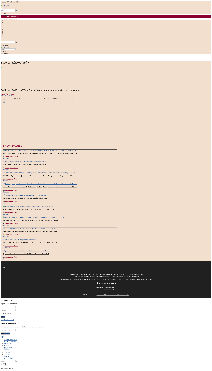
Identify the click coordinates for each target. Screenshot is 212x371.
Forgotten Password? (7, 320)
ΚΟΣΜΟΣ (7, 30)
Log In (2, 337)
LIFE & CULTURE (9, 39)
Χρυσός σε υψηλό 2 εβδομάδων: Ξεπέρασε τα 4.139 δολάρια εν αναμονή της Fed (28, 209)
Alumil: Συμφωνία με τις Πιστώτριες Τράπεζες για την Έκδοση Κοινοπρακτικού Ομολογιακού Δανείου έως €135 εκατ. (40, 187)
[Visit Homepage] (21, 5)
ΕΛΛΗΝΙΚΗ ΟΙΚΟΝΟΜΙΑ (11, 17)
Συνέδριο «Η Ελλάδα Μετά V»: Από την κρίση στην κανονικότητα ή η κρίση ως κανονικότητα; (40, 90)
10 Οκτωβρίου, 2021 (6, 96)
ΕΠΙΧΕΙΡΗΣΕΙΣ (8, 24)
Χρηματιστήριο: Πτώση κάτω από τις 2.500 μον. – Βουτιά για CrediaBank (26, 254)
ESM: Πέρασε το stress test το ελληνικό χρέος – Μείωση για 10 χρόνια (25, 164)
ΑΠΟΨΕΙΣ (7, 37)
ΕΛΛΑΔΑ (6, 35)
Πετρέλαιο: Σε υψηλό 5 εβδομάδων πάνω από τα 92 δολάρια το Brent (25, 198)
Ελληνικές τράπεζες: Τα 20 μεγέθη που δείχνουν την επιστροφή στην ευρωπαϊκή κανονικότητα (33, 220)
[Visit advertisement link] (24, 142)
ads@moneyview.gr (109, 289)
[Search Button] (16, 10)
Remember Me (7, 313)
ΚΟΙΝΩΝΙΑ (132, 279)
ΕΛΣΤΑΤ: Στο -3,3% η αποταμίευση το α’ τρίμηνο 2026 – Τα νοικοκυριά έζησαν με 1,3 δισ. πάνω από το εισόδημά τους (40, 153)
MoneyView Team (7, 94)
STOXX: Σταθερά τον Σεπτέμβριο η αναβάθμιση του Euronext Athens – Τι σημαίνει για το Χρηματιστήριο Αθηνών (39, 176)
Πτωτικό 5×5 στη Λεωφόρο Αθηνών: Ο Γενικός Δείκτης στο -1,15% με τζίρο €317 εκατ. (30, 231)
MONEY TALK (8, 28)
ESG (5, 31)
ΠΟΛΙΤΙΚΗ (7, 33)
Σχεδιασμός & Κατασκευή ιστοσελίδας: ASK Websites (113, 295)
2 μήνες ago (6, 247)
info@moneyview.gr (109, 287)
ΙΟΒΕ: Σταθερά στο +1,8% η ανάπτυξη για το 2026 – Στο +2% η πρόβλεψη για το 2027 (30, 242)
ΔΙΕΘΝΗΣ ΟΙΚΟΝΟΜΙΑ (10, 22)
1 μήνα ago (6, 158)
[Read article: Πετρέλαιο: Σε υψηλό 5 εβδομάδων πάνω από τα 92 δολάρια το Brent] (60, 195)
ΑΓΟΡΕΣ (6, 26)
